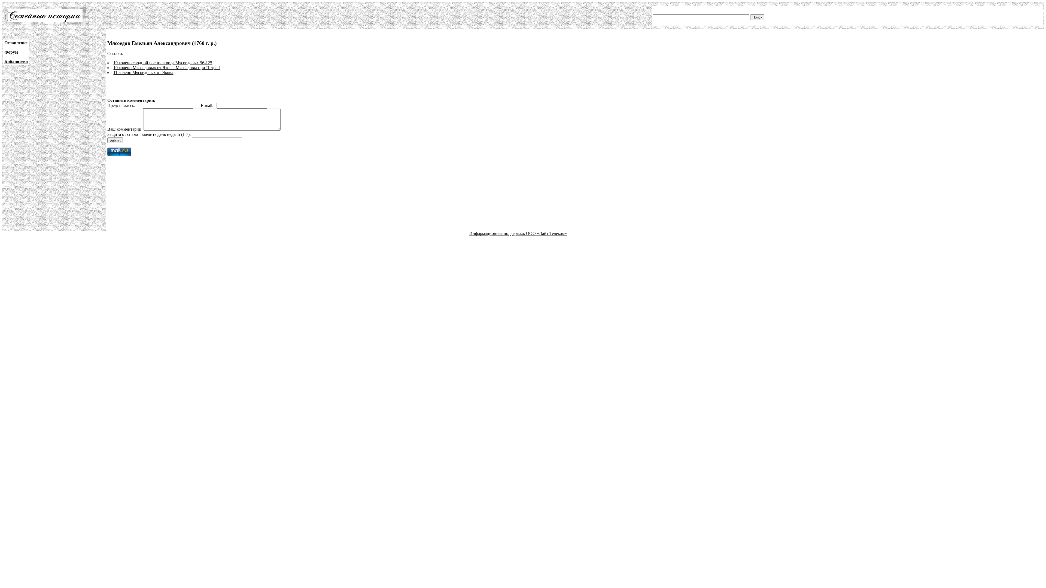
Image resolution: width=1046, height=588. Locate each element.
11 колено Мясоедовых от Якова (143, 72)
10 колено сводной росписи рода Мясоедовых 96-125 (162, 62)
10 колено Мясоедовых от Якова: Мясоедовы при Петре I (166, 67)
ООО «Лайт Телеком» (546, 233)
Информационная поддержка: (497, 233)
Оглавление (16, 43)
